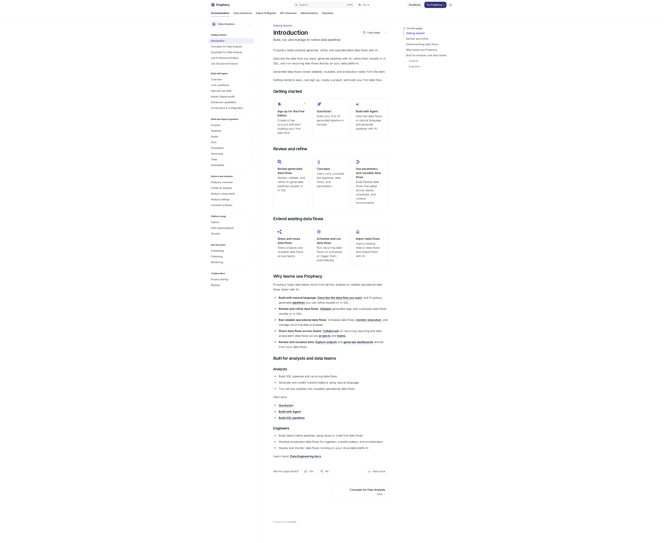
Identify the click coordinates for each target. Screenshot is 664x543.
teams (341, 336)
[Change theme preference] (450, 4)
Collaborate (331, 331)
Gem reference (243, 13)
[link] (291, 118)
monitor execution (368, 320)
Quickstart (286, 405)
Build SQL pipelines (292, 418)
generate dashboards (358, 342)
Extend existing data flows (422, 44)
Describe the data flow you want (339, 297)
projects (324, 336)
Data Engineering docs (305, 456)
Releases (328, 13)
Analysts (413, 60)
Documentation (220, 13)
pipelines (299, 302)
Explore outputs (326, 342)
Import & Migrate (266, 13)
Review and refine (417, 38)
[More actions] (385, 32)
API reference (288, 13)
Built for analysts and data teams (426, 55)
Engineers (414, 66)
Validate (325, 309)
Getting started (415, 33)
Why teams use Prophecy (421, 49)
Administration (309, 13)
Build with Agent (290, 411)
